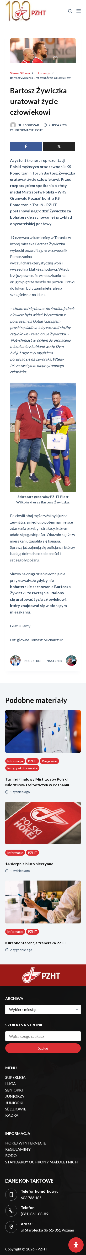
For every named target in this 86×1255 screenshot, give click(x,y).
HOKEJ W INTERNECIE (25, 1143)
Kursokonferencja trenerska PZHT (36, 942)
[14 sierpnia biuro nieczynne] (43, 823)
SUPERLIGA (15, 1077)
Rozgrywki (49, 761)
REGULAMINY (18, 1149)
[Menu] (78, 11)
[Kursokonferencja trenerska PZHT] (43, 902)
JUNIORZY (14, 1096)
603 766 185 (31, 1197)
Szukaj (43, 1048)
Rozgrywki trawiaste (22, 768)
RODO (11, 1155)
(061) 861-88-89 (34, 1213)
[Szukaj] (70, 11)
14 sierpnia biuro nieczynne (29, 863)
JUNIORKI (14, 1102)
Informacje (24, 130)
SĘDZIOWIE (15, 1109)
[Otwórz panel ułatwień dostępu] (76, 1245)
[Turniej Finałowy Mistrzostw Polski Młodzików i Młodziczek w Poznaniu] (43, 731)
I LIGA (10, 1083)
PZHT (39, 130)
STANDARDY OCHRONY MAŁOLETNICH (41, 1162)
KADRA (11, 1115)
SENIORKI (14, 1090)
